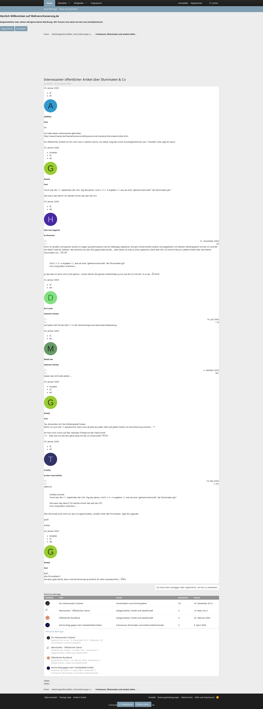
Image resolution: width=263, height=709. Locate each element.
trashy (47, 470)
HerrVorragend (52, 230)
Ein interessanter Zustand (71, 603)
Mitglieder (79, 3)
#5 (50, 338)
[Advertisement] (131, 57)
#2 (50, 158)
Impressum (96, 3)
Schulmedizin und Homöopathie (131, 603)
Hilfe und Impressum (204, 697)
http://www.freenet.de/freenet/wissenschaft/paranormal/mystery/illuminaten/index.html (86, 136)
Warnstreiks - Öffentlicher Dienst (74, 610)
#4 (50, 287)
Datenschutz (187, 697)
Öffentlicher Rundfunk (69, 617)
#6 (50, 392)
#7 (50, 449)
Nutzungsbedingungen (168, 697)
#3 (50, 209)
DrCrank (48, 308)
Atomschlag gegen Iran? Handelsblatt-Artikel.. (80, 625)
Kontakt (151, 697)
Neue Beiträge (50, 9)
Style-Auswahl (50, 697)
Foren (49, 3)
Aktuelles (62, 3)
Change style (65, 697)
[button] (69, 3)
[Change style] (205, 1)
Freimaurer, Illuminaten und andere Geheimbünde (140, 625)
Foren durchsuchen (68, 9)
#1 (50, 95)
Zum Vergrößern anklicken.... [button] (63, 266)
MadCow (48, 359)
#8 (50, 541)
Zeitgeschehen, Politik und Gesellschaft (134, 610)
